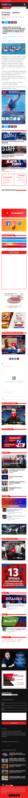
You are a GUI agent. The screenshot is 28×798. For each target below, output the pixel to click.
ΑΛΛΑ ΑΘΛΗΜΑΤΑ (22, 733)
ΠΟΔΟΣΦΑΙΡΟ (4, 731)
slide (4, 18)
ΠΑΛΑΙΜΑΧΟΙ (14, 641)
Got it (18, 795)
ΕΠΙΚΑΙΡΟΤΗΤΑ (15, 731)
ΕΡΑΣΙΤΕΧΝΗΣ (8, 641)
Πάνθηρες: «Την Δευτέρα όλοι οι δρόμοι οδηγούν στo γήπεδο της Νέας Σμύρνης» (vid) (16, 605)
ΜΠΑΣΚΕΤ (9, 731)
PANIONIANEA (20, 639)
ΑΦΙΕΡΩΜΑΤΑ (4, 639)
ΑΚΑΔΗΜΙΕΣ (4, 733)
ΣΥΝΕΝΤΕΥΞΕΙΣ (10, 639)
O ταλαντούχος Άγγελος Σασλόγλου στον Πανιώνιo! (16, 516)
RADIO (3, 641)
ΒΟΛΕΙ (20, 731)
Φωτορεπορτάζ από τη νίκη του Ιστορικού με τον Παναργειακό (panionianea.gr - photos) (16, 629)
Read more (13, 513)
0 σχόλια (9, 514)
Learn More (12, 795)
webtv (15, 639)
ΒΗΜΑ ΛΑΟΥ (23, 734)
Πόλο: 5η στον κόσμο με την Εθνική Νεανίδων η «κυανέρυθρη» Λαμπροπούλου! (15, 510)
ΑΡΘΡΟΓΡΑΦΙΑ (9, 733)
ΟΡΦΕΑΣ (18, 641)
